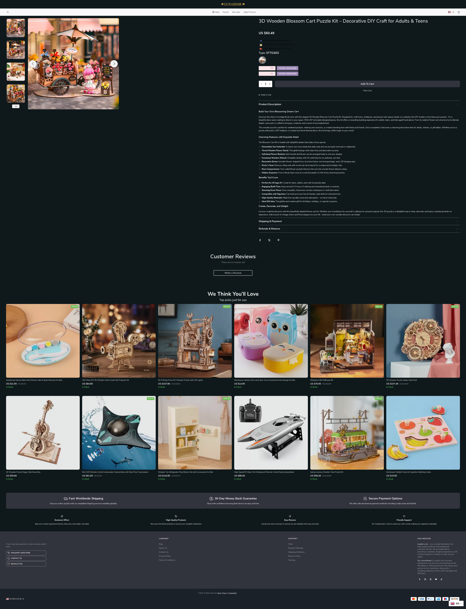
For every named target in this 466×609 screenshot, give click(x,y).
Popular (226, 12)
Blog (161, 544)
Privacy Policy (165, 556)
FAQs (290, 544)
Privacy (224, 593)
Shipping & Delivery (296, 552)
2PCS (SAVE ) (267, 68)
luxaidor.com (422, 544)
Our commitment (424, 560)
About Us (163, 548)
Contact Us (163, 552)
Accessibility (232, 593)
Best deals (236, 12)
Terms (219, 593)
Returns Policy (294, 556)
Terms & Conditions (167, 560)
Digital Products (250, 12)
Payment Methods (295, 548)
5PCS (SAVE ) (267, 73)
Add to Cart (367, 84)
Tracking (291, 560)
